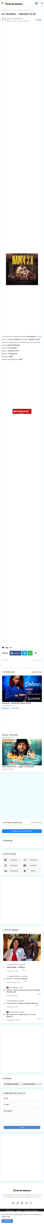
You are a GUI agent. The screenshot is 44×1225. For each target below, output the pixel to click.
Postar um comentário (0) (22, 831)
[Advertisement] (22, 161)
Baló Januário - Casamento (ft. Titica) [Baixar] (20, 1015)
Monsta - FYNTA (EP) (10, 735)
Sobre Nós (10, 1211)
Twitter (24, 653)
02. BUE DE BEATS (29, 1084)
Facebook (16, 653)
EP (13, 10)
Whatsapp (30, 653)
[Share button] (35, 653)
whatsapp (33, 860)
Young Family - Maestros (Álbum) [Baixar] (22, 1003)
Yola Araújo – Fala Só (15, 967)
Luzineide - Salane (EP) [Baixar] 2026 (16, 703)
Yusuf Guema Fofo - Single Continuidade (18, 767)
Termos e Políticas (31, 1211)
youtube (33, 865)
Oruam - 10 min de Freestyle (16, 979)
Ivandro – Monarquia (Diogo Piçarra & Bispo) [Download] (23, 991)
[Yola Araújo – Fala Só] (22, 947)
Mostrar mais (37, 672)
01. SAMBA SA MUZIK (11, 1084)
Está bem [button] (7, 1221)
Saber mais (6, 1216)
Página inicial (6, 10)
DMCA (19, 1211)
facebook (13, 860)
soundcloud (14, 871)
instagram (14, 865)
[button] (42, 3)
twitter (33, 871)
